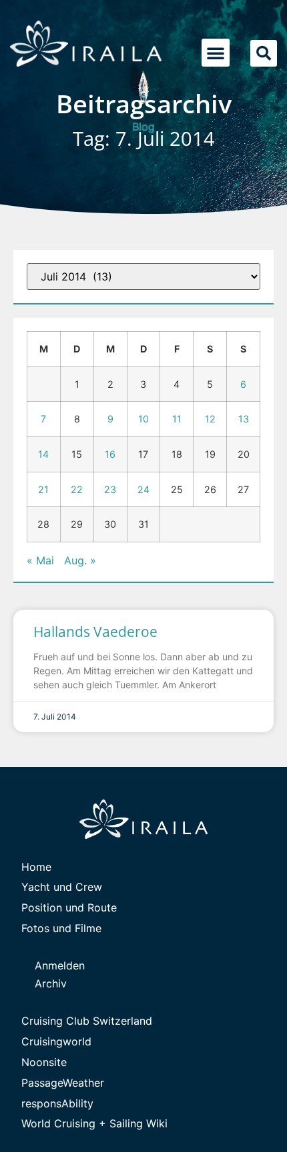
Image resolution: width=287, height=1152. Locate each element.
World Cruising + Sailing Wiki (94, 1123)
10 (143, 418)
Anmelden (60, 965)
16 (110, 454)
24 (143, 489)
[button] (216, 53)
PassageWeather (62, 1082)
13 (243, 418)
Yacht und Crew (61, 886)
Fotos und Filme (61, 928)
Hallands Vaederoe (95, 631)
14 (43, 454)
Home (36, 866)
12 (210, 418)
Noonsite (44, 1062)
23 (110, 489)
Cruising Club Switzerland (86, 1020)
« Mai (40, 560)
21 (43, 489)
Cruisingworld (56, 1041)
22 (77, 489)
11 (177, 418)
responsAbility (57, 1103)
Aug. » (80, 560)
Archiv (51, 983)
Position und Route (69, 907)
